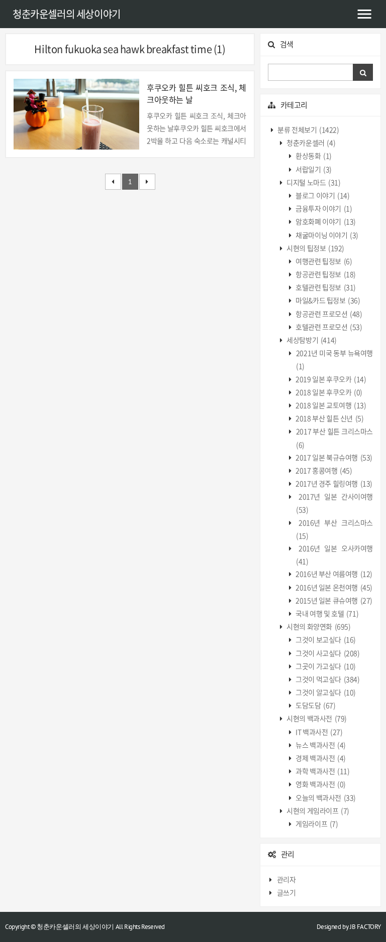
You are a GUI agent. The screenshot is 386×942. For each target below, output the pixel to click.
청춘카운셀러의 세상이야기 (67, 14)
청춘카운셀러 (310, 143)
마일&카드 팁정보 (327, 300)
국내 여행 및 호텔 (327, 613)
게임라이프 (316, 824)
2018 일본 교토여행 (330, 405)
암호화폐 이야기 (325, 221)
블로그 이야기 (322, 195)
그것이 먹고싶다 (327, 679)
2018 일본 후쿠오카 (328, 392)
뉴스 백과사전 (320, 745)
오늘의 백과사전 (325, 797)
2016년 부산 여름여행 (333, 574)
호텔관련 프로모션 (328, 327)
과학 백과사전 (322, 771)
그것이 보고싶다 (325, 639)
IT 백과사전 (319, 732)
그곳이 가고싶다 (325, 666)
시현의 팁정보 (314, 248)
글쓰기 (286, 892)
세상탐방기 (311, 340)
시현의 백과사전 (316, 718)
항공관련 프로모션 (328, 314)
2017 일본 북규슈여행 (333, 457)
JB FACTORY (365, 926)
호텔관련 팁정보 (325, 287)
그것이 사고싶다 (327, 653)
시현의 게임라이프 (317, 810)
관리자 (286, 879)
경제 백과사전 (320, 758)
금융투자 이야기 (323, 208)
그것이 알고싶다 (325, 692)
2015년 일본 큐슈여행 (333, 600)
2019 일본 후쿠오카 (330, 379)
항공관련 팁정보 (325, 274)
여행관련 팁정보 (323, 261)
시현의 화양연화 (318, 626)
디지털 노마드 (313, 182)
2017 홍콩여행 (323, 470)
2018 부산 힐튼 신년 (329, 418)
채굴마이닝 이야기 (326, 235)
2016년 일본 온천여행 (333, 587)
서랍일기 (313, 169)
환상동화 (313, 156)
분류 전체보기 (307, 129)
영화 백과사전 (320, 784)
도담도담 (315, 705)
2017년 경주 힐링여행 (333, 483)
